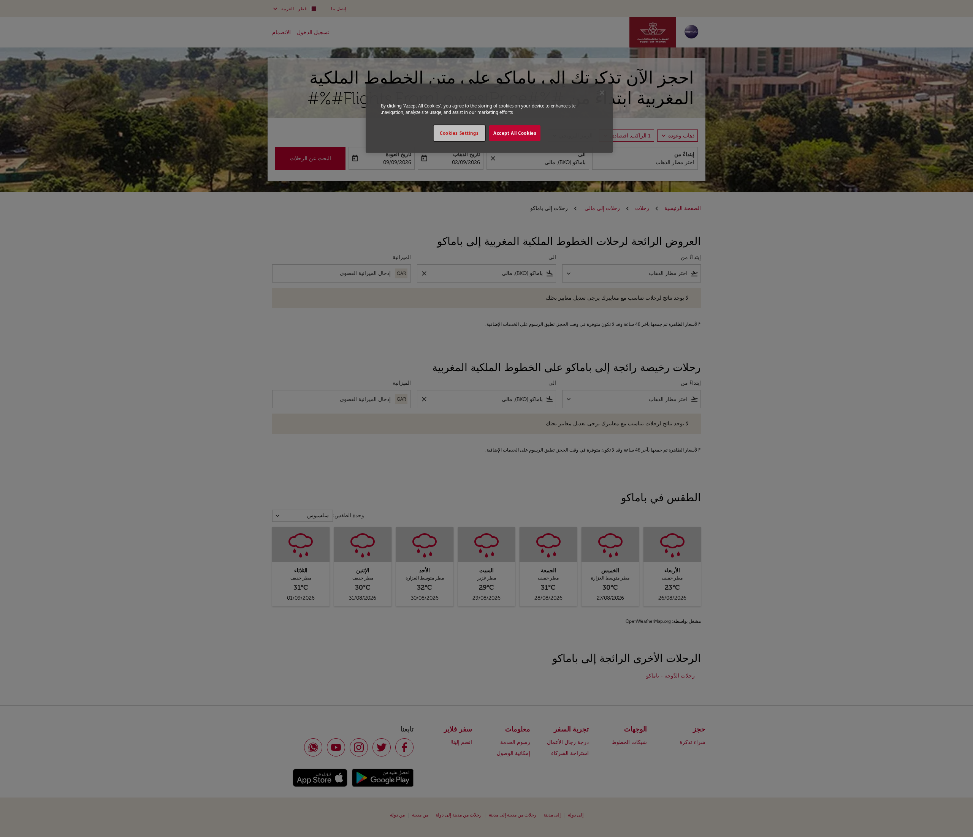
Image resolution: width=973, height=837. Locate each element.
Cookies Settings (459, 133)
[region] (489, 118)
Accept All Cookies (514, 133)
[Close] (602, 92)
